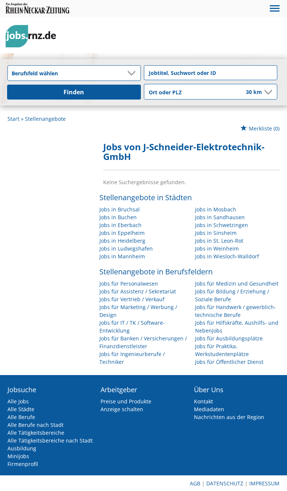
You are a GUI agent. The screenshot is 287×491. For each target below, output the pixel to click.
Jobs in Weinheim (217, 248)
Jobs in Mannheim (122, 256)
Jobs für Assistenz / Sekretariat (137, 291)
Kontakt (203, 401)
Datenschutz (224, 483)
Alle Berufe (21, 417)
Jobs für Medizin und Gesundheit (236, 283)
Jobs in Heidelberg (122, 240)
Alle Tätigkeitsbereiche (35, 432)
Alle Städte (20, 409)
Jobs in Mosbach (215, 209)
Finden (74, 92)
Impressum (264, 483)
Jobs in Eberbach (120, 225)
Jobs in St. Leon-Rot (219, 240)
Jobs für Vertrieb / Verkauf (131, 299)
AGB (195, 483)
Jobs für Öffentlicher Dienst (229, 361)
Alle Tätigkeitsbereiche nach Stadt (50, 440)
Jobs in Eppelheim (122, 232)
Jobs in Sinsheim (216, 232)
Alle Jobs (18, 401)
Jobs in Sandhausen (220, 217)
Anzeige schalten (122, 409)
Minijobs (18, 456)
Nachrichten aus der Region (229, 417)
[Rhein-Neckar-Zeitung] (34, 36)
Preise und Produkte (126, 401)
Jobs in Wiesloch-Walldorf (227, 256)
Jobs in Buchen (118, 217)
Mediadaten (209, 409)
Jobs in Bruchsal (119, 209)
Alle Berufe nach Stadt (35, 424)
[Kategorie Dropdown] (133, 73)
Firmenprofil (22, 464)
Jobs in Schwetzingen (221, 225)
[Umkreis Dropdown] (267, 92)
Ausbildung (21, 448)
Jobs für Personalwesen (128, 283)
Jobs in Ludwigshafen (126, 248)
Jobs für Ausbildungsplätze (229, 338)
